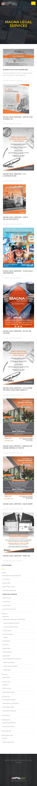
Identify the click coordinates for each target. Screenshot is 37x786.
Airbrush (5, 685)
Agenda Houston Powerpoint (15, 70)
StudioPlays (6, 601)
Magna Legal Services (9, 594)
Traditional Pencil (8, 692)
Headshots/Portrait (9, 722)
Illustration (5, 682)
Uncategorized (6, 731)
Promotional (6, 648)
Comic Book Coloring (9, 699)
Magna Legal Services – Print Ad (16, 556)
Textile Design (7, 652)
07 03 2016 (5, 560)
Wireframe (7, 670)
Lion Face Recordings (9, 590)
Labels (5, 637)
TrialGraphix (6, 605)
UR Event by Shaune (9, 609)
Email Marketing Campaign (12, 659)
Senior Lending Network (11, 623)
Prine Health (6, 598)
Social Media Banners (10, 666)
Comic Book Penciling (9, 711)
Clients (3, 572)
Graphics (4, 613)
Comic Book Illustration (10, 703)
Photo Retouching (8, 726)
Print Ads (5, 644)
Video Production (7, 735)
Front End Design (9, 662)
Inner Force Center (8, 586)
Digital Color (6, 688)
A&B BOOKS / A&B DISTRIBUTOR (11, 575)
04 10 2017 (5, 80)
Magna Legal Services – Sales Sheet (18, 504)
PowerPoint (6, 641)
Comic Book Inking (8, 707)
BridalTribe (6, 583)
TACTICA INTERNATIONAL (10, 627)
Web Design (6, 656)
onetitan (19, 80)
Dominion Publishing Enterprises (14, 619)
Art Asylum (6, 579)
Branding (5, 616)
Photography (5, 715)
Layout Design (7, 630)
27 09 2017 (5, 509)
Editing (4, 738)
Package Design (7, 634)
